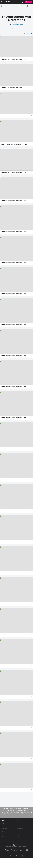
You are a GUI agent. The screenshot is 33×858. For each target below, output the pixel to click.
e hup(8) (3, 635)
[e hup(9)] (16, 589)
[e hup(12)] (16, 496)
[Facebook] (11, 856)
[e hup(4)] (16, 744)
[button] (28, 6)
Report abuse (20, 828)
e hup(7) (3, 666)
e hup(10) (3, 572)
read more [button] (16, 22)
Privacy (18, 836)
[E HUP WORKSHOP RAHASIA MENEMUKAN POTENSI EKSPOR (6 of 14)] (16, 248)
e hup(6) (3, 697)
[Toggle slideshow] (21, 33)
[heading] (7, 2)
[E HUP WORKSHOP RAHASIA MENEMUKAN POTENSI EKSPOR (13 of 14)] (16, 46)
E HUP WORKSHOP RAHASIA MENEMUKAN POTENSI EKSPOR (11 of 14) (14, 116)
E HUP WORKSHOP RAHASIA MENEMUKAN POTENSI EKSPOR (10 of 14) (14, 144)
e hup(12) (3, 510)
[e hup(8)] (16, 620)
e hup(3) (3, 790)
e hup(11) (3, 541)
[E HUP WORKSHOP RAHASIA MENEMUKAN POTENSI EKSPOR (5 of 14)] (16, 279)
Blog (3, 823)
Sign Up (28, 2)
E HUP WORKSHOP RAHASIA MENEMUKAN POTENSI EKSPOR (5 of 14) (14, 293)
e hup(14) (3, 448)
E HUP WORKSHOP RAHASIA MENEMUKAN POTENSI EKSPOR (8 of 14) (14, 200)
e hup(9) (3, 604)
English (3, 831)
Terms (3, 838)
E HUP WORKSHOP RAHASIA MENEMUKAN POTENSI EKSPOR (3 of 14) (14, 355)
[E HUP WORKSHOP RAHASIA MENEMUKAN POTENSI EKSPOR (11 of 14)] (16, 103)
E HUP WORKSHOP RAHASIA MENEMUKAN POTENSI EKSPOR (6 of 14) (14, 262)
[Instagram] (22, 856)
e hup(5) (3, 728)
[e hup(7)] (16, 651)
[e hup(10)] (16, 558)
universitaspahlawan (17, 24)
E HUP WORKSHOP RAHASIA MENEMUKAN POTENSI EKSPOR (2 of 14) (14, 386)
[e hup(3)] (16, 775)
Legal (3, 836)
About (3, 820)
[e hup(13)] (16, 465)
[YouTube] (16, 856)
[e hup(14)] (16, 434)
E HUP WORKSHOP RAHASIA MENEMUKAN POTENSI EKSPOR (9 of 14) (14, 172)
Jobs (18, 820)
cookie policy (6, 816)
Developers (4, 826)
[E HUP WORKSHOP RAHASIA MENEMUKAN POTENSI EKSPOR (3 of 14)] (16, 341)
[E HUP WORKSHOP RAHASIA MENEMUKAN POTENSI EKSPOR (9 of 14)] (16, 160)
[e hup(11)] (16, 527)
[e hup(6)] (16, 682)
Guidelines (4, 828)
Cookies (19, 826)
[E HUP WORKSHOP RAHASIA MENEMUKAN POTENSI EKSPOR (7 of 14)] (16, 217)
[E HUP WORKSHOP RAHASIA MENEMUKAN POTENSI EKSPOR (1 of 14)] (16, 403)
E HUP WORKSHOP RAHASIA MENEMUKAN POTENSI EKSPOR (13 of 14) (14, 59)
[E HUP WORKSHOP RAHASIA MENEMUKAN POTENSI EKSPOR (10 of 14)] (16, 131)
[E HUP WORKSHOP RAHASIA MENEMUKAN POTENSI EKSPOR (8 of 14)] (16, 188)
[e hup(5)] (16, 713)
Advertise (19, 823)
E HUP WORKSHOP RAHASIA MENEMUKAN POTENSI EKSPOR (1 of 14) (14, 417)
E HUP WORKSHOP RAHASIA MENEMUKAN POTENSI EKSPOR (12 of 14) (14, 87)
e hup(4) (3, 759)
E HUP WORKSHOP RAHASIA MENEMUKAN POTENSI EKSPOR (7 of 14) (14, 231)
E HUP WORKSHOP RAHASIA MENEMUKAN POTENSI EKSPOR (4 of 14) (14, 324)
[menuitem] (22, 2)
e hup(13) (3, 479)
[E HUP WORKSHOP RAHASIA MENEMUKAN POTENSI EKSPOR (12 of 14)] (16, 75)
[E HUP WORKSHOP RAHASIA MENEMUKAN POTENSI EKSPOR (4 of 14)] (16, 310)
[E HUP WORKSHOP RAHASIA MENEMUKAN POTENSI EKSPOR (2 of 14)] (16, 372)
